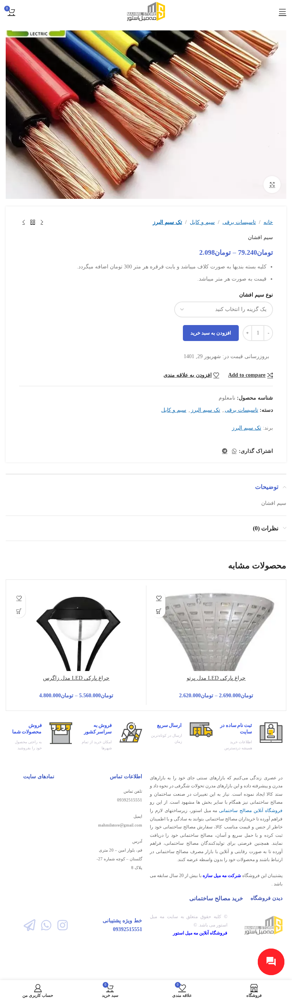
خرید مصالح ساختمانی (216, 898)
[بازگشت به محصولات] (32, 222)
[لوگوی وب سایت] (146, 11)
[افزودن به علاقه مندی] (158, 597)
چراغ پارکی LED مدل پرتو (216, 678)
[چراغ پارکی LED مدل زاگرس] (76, 655)
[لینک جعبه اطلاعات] (251, 736)
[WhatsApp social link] (234, 451)
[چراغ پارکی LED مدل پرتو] (216, 655)
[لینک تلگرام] (225, 451)
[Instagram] (62, 925)
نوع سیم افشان (256, 295)
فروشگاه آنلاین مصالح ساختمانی (250, 810)
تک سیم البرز (167, 222)
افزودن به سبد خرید (210, 333)
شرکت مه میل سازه (222, 875)
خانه (268, 222)
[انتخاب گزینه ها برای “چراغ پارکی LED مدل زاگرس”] (18, 611)
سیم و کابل (202, 222)
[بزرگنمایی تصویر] (272, 184)
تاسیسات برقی (239, 222)
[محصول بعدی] (23, 222)
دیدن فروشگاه (266, 898)
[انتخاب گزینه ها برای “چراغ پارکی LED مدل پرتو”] (158, 611)
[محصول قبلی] (41, 222)
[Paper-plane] (29, 925)
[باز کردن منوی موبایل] (282, 11)
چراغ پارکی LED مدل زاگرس (76, 678)
